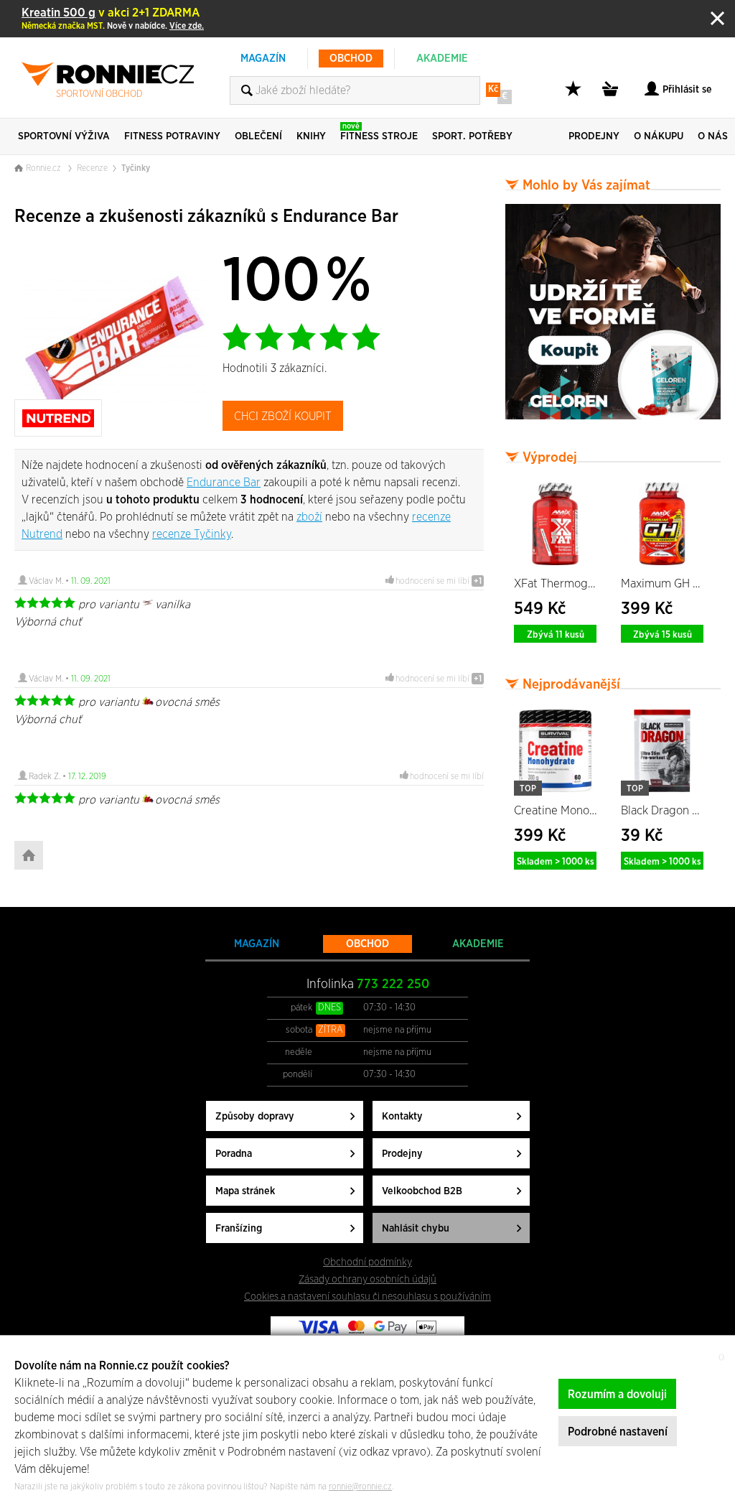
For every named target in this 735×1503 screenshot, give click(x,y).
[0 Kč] (612, 96)
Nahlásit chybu (415, 1228)
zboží (309, 517)
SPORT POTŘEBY (472, 136)
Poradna (233, 1153)
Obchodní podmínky (367, 1262)
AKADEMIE (442, 58)
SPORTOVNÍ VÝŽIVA (64, 136)
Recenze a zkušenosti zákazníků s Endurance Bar (206, 216)
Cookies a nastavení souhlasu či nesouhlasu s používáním (367, 1296)
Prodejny (402, 1153)
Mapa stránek (245, 1191)
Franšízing (238, 1228)
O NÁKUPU (658, 136)
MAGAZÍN (263, 58)
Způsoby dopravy (254, 1116)
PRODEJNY (593, 136)
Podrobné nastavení (618, 1432)
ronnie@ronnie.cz (360, 1486)
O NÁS (713, 136)
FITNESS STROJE (379, 131)
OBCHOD (351, 58)
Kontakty (402, 1116)
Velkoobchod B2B (422, 1191)
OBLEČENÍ (258, 136)
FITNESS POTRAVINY (172, 136)
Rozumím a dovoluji (617, 1394)
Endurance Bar (224, 482)
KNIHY (311, 136)
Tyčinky (135, 168)
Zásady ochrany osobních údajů (367, 1279)
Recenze (92, 168)
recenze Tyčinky (191, 534)
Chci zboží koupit (283, 416)
